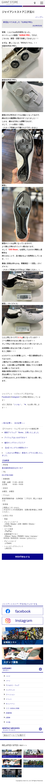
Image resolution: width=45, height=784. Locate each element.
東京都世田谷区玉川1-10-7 (12, 468)
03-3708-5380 (7, 475)
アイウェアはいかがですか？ (15, 437)
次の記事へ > (19, 423)
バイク (8, 676)
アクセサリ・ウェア (12, 685)
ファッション (10, 694)
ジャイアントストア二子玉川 (18, 12)
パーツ (8, 680)
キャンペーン (10, 704)
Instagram (16, 397)
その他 (8, 722)
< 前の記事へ (7, 423)
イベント (9, 699)
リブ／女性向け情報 (12, 708)
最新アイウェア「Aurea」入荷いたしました (21, 432)
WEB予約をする (22, 556)
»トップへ (39, 17)
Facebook (6, 397)
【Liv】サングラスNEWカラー (16, 447)
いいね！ (17, 404)
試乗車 (8, 717)
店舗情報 (9, 713)
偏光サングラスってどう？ (14, 442)
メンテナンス (10, 690)
